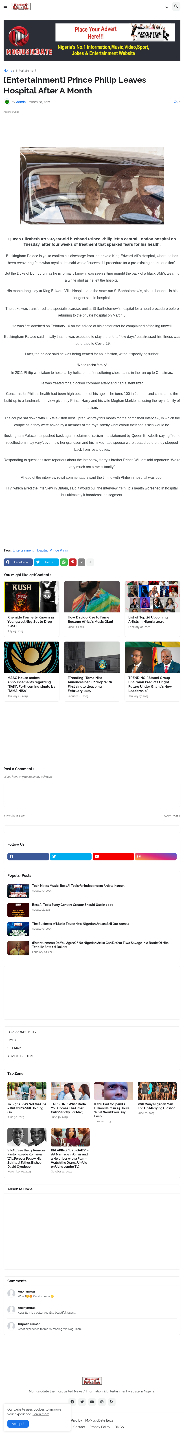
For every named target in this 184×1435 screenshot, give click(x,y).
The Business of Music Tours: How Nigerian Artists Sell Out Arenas (80, 924)
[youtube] (113, 856)
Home (8, 70)
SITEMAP (14, 1048)
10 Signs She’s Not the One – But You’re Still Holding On (26, 1108)
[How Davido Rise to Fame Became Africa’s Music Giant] (92, 596)
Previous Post (16, 816)
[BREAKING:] (70, 1137)
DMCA (12, 1040)
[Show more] (90, 562)
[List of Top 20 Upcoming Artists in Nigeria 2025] (152, 596)
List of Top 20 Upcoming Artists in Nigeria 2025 (148, 619)
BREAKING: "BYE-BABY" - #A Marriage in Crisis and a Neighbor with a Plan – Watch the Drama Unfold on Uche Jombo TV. (70, 1158)
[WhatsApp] (64, 562)
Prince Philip (59, 550)
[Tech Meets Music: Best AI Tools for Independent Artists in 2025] (18, 891)
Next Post (171, 816)
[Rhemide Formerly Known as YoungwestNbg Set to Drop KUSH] (31, 596)
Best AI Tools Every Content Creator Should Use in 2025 (72, 905)
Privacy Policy (100, 1427)
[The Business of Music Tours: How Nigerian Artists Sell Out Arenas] (18, 929)
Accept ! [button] (18, 1424)
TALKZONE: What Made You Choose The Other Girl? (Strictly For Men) (68, 1108)
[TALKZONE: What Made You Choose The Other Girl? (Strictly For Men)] (70, 1091)
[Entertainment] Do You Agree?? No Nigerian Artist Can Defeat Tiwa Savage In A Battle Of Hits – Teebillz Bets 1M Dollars (101, 945)
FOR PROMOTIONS (21, 1032)
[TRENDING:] (152, 657)
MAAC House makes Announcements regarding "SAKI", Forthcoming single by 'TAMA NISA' (31, 684)
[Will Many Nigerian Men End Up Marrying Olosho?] (157, 1091)
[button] (5, 6)
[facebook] (28, 856)
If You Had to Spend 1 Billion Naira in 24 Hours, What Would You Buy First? (112, 1110)
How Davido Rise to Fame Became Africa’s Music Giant (90, 619)
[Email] (81, 562)
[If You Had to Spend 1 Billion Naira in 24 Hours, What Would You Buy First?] (113, 1091)
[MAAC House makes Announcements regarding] (31, 657)
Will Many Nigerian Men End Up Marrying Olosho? (156, 1106)
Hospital (42, 550)
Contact (79, 1427)
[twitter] (71, 856)
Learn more (41, 1414)
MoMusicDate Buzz (99, 1420)
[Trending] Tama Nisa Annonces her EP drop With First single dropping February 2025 (90, 684)
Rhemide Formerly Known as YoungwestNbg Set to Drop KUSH (30, 621)
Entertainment (25, 70)
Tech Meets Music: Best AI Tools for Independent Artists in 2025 (78, 886)
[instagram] (156, 856)
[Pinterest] (73, 562)
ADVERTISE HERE (20, 1056)
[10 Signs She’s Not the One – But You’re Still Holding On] (26, 1091)
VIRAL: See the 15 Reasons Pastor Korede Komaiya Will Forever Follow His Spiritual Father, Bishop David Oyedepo (26, 1158)
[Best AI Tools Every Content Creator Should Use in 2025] (18, 910)
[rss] (112, 1402)
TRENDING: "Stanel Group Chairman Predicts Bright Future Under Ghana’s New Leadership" (150, 684)
